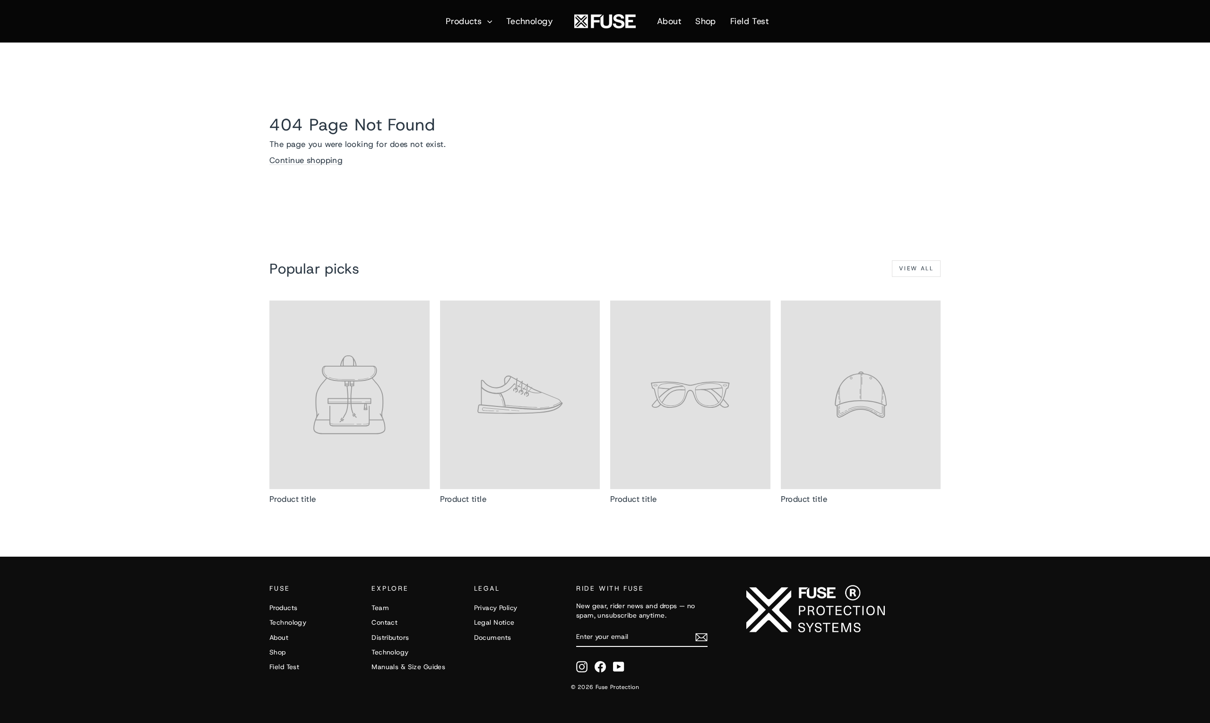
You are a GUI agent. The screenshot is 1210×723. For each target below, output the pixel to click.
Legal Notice (494, 622)
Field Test (749, 21)
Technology (529, 21)
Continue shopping (306, 160)
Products (465, 21)
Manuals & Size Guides (408, 667)
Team (380, 607)
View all (916, 268)
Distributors (390, 637)
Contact (385, 622)
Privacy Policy (496, 607)
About (669, 21)
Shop (705, 21)
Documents (492, 637)
